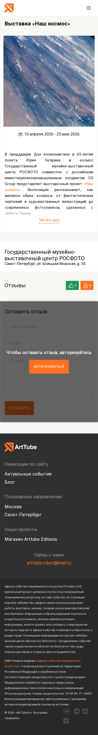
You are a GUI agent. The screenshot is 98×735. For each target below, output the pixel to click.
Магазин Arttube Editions (31, 539)
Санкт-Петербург (23, 514)
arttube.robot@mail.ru (49, 563)
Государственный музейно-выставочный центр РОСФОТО (45, 255)
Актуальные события (28, 474)
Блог (10, 482)
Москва (13, 506)
